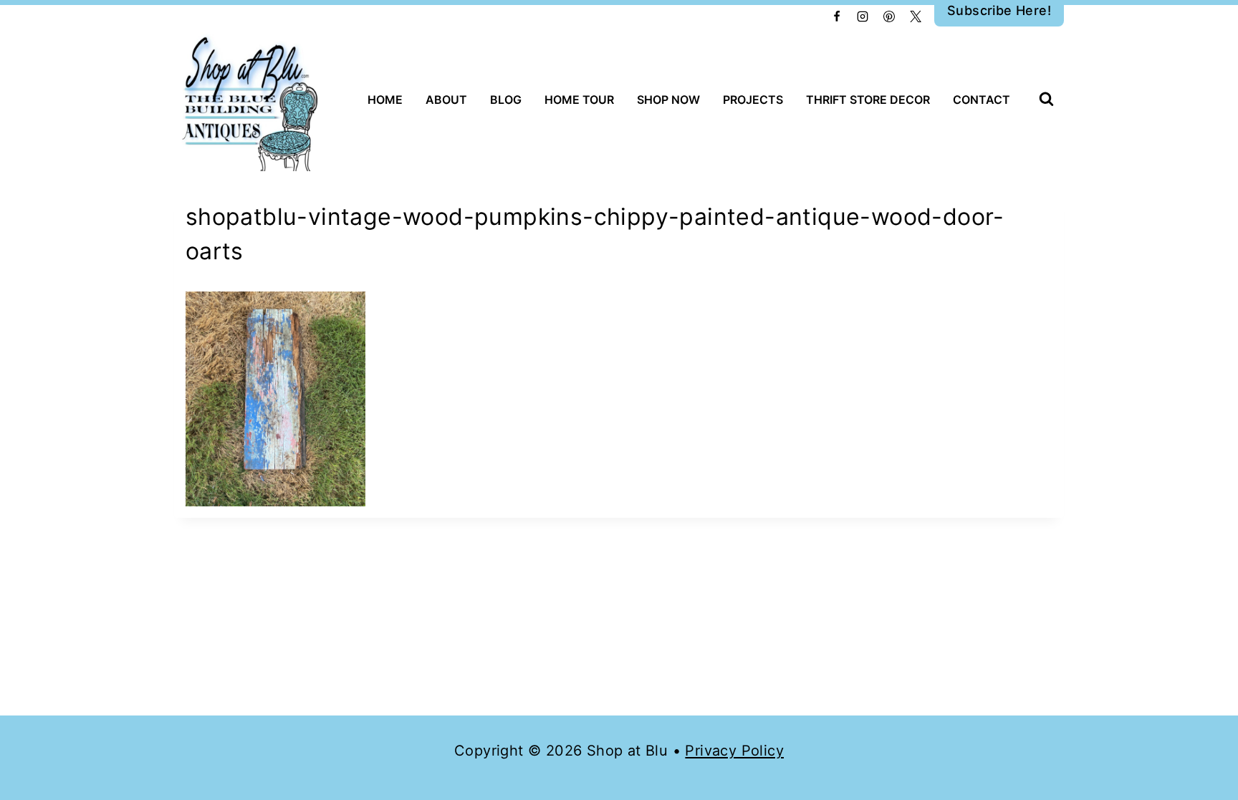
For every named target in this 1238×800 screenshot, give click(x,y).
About (446, 99)
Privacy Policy (734, 750)
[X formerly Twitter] (915, 16)
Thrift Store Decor (868, 99)
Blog (506, 99)
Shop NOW (668, 99)
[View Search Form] (1046, 99)
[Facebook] (836, 16)
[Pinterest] (889, 16)
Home (385, 99)
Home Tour (579, 99)
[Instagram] (862, 16)
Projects (753, 99)
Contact (981, 99)
